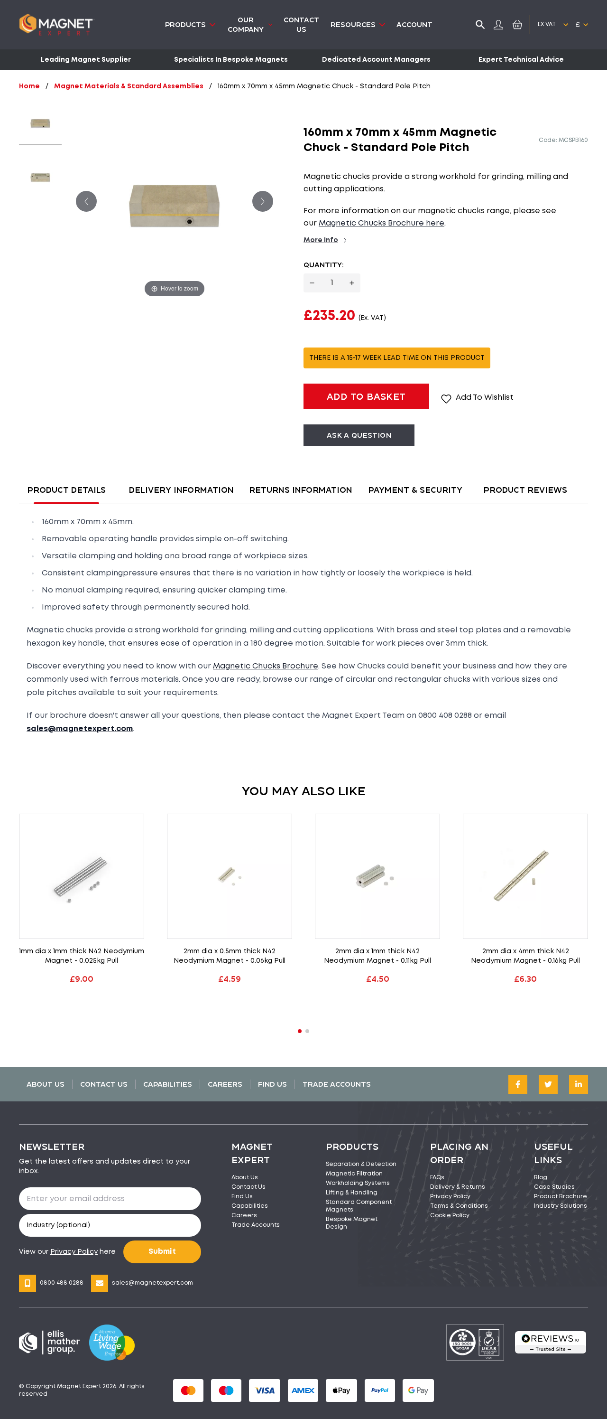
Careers (225, 1084)
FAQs (437, 1177)
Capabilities (167, 1084)
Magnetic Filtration (354, 1173)
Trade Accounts (337, 1084)
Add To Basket (366, 396)
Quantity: (323, 265)
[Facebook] (517, 1084)
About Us (45, 1084)
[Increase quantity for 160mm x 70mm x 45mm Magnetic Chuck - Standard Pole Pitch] (351, 282)
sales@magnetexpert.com (152, 1283)
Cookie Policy (449, 1215)
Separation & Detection (361, 1164)
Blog (540, 1177)
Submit (162, 1251)
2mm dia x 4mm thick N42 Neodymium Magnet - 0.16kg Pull (525, 956)
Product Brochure (560, 1196)
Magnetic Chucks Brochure (265, 666)
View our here (67, 1252)
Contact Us (104, 1084)
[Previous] (86, 201)
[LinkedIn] (578, 1084)
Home (29, 86)
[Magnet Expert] (57, 25)
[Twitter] (548, 1084)
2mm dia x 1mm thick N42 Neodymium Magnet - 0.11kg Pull (377, 956)
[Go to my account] (498, 24)
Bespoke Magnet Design (351, 1223)
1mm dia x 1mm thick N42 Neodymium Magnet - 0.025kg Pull (81, 956)
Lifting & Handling (351, 1192)
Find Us (272, 1084)
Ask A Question (359, 435)
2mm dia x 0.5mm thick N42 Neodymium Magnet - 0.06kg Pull (229, 956)
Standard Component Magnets (359, 1206)
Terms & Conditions (459, 1206)
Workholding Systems (358, 1183)
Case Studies (554, 1187)
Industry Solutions (560, 1206)
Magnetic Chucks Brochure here (381, 223)
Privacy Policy (450, 1196)
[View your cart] (515, 24)
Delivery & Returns (457, 1187)
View (81, 1003)
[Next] (262, 201)
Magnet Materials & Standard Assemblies (128, 86)
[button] (300, 1031)
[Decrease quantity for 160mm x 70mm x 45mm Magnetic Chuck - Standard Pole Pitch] (312, 282)
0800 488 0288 (61, 1283)
